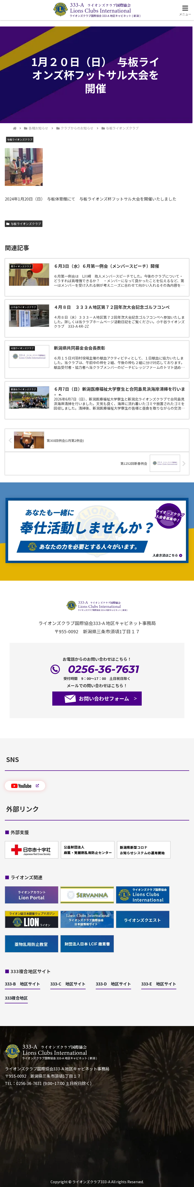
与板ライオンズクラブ (26, 223)
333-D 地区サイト (113, 984)
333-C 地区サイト (68, 984)
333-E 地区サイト (158, 984)
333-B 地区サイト (22, 984)
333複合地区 (16, 998)
